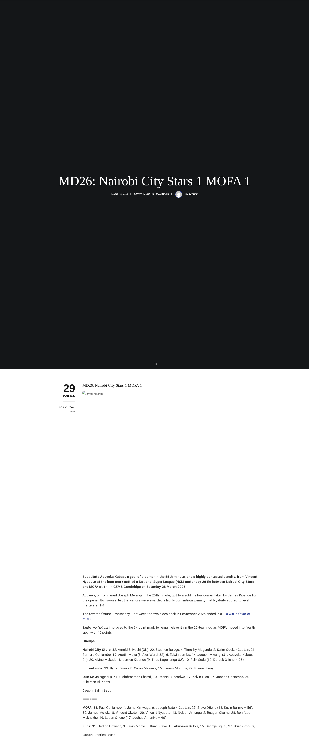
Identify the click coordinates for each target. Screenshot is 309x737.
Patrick (193, 194)
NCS (148, 194)
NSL (153, 194)
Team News (162, 194)
